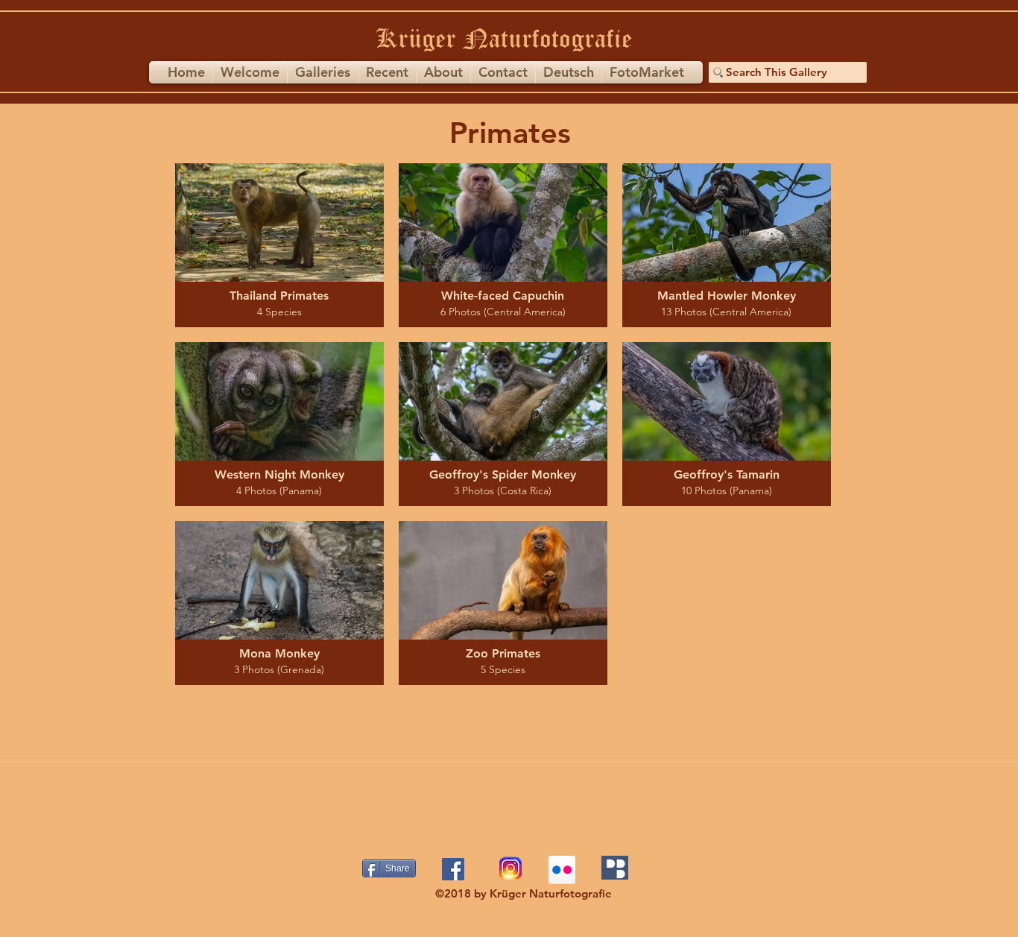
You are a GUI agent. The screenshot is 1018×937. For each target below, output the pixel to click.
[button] (323, 72)
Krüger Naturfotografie (504, 38)
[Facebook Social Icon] (453, 869)
